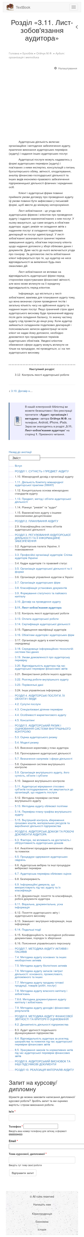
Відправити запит (23, 1173)
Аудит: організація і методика (37, 55)
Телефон (16, 1126)
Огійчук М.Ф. (44, 53)
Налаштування (67, 68)
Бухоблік (27, 53)
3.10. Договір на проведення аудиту (34, 391)
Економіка (42, 1221)
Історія (42, 1229)
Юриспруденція (42, 1214)
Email (13, 1141)
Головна (14, 53)
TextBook (23, 7)
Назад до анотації (20, 452)
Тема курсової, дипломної (27, 1154)
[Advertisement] (42, 101)
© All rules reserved (42, 1196)
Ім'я (12, 1111)
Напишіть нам (42, 1204)
